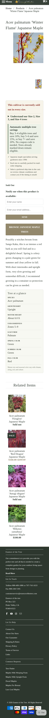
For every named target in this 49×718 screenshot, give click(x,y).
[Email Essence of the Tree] (20, 613)
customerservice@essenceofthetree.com (21, 594)
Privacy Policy (11, 646)
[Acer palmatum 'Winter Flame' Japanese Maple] (28, 48)
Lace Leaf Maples (13, 690)
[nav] (7, 2)
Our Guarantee (11, 638)
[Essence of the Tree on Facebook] (7, 613)
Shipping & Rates (12, 642)
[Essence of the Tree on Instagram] (16, 613)
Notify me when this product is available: (22, 193)
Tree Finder (10, 669)
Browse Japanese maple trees (24, 229)
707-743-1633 (31, 585)
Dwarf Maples (11, 681)
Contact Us (10, 629)
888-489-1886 (17, 585)
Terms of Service (12, 650)
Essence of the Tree (20, 703)
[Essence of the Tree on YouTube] (11, 613)
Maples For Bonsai (13, 685)
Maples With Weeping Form (17, 673)
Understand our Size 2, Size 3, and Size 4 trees (24, 118)
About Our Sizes (12, 633)
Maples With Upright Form (16, 677)
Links (8, 654)
